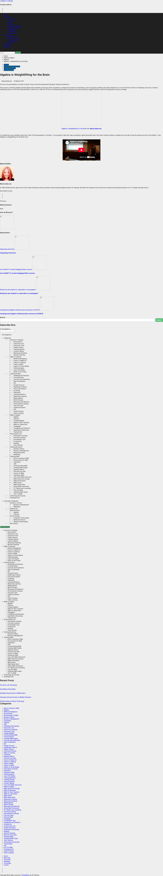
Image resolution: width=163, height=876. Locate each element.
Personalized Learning (20, 404)
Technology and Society (17, 496)
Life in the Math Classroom (22, 477)
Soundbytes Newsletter (8, 689)
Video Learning (18, 413)
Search (2, 317)
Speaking (7, 44)
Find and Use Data (19, 471)
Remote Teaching (19, 355)
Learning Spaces (19, 349)
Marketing (16, 454)
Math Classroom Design (21, 479)
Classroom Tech (18, 345)
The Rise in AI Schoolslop (8, 685)
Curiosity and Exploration (12, 66)
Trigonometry (17, 432)
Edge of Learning (15, 357)
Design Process (18, 385)
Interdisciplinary (18, 368)
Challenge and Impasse (21, 375)
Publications (12, 31)
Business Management (21, 451)
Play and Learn (18, 406)
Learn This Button (19, 370)
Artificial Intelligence (20, 359)
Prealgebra (17, 426)
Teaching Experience (14, 26)
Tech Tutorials (18, 445)
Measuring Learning (20, 396)
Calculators (17, 462)
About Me (7, 17)
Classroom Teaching (16, 340)
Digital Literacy (18, 347)
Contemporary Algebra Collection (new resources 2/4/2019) (20, 310)
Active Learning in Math (21, 458)
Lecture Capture (18, 351)
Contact (6, 47)
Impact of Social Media (21, 366)
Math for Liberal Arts (20, 424)
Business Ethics (18, 449)
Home (6, 15)
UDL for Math (17, 494)
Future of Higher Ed (19, 360)
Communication (18, 377)
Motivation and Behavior (21, 402)
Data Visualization (19, 381)
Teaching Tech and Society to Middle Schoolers (15, 697)
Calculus (16, 419)
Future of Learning (19, 362)
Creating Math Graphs (20, 468)
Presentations (12, 30)
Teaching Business (15, 447)
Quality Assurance (19, 407)
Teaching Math (14, 456)
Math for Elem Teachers (21, 422)
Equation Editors (18, 469)
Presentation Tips (19, 439)
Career (10, 22)
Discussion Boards (19, 389)
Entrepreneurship (19, 452)
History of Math (18, 473)
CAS (14, 464)
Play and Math (18, 490)
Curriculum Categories (11, 501)
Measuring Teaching (20, 353)
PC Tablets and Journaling (22, 488)
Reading (16, 443)
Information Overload (20, 436)
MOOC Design (18, 400)
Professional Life (15, 434)
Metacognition (18, 398)
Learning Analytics (19, 394)
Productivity (17, 441)
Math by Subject (14, 415)
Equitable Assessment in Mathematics (12, 693)
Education (11, 24)
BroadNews (26, 875)
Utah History (12, 42)
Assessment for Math (20, 460)
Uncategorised (14, 498)
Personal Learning (19, 437)
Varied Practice (9, 70)
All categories (6, 335)
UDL (14, 409)
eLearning (16, 391)
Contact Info (12, 19)
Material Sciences (19, 520)
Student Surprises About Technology (12, 701)
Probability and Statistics (21, 428)
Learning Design (15, 374)
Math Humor (17, 483)
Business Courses (14, 38)
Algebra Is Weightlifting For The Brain (74, 129)
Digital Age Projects (20, 387)
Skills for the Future (20, 372)
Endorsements (12, 33)
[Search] (0, 51)
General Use (13, 508)
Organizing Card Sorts (7, 249)
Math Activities (12, 37)
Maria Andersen (7, 81)
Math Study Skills (19, 484)
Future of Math (18, 364)
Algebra (6, 65)
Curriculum (7, 35)
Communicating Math (20, 466)
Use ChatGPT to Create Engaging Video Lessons (16, 269)
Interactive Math (18, 475)
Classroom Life (18, 344)
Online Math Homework (21, 486)
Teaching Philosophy (14, 28)
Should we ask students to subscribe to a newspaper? (18, 290)
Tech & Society (12, 40)
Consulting (7, 46)
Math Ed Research (10, 68)
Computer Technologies (21, 518)
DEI (14, 383)
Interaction (17, 392)
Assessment (17, 342)
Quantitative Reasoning (21, 430)
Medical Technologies (20, 522)
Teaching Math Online (20, 492)
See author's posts (6, 191)
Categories (7, 338)
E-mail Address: (5, 329)
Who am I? (11, 21)
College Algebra (18, 421)
